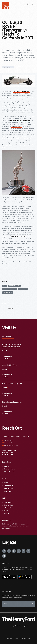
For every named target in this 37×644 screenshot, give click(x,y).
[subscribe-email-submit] (32, 604)
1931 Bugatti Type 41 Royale (21, 91)
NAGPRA (8, 636)
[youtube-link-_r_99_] (24, 551)
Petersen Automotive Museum (20, 120)
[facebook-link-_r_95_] (4, 551)
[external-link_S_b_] (18, 443)
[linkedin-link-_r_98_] (19, 551)
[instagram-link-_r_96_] (9, 551)
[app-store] (9, 577)
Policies (15, 636)
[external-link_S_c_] (18, 445)
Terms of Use (26, 638)
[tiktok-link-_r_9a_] (28, 551)
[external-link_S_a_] (18, 441)
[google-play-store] (25, 577)
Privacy (9, 638)
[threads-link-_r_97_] (14, 551)
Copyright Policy (26, 636)
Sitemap (17, 638)
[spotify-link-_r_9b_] (4, 556)
